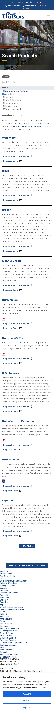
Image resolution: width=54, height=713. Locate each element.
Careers (26, 9)
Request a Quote (11, 161)
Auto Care (9, 94)
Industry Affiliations (8, 583)
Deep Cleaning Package (16, 91)
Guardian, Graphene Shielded (12, 609)
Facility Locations (7, 585)
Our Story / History (8, 576)
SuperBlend (5, 602)
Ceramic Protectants (9, 593)
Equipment (4, 597)
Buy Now (43, 6)
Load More (27, 546)
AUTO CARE (17, 2)
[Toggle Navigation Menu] (48, 15)
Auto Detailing (6, 619)
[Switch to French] (40, 2)
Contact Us (5, 595)
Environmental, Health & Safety (13, 581)
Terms (3, 647)
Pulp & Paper (10, 106)
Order (2, 621)
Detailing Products (8, 657)
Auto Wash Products (9, 654)
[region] (27, 693)
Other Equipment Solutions (11, 607)
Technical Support (8, 645)
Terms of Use (6, 650)
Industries (4, 614)
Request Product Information (27, 126)
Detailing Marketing (8, 631)
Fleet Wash (9, 97)
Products (4, 652)
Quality (3, 578)
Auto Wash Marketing (9, 628)
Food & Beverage (12, 100)
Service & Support (8, 638)
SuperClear (5, 604)
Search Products (30, 6)
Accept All (27, 694)
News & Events (6, 633)
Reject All (27, 708)
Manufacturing (11, 103)
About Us (4, 571)
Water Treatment (12, 109)
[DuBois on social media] (27, 3)
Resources (5, 626)
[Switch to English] (37, 2)
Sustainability (6, 574)
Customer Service (8, 640)
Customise (27, 701)
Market (5, 88)
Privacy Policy (6, 623)
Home (2, 612)
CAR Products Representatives (13, 642)
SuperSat (4, 600)
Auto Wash (4, 616)
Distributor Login (13, 6)
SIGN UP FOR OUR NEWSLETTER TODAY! (27, 565)
